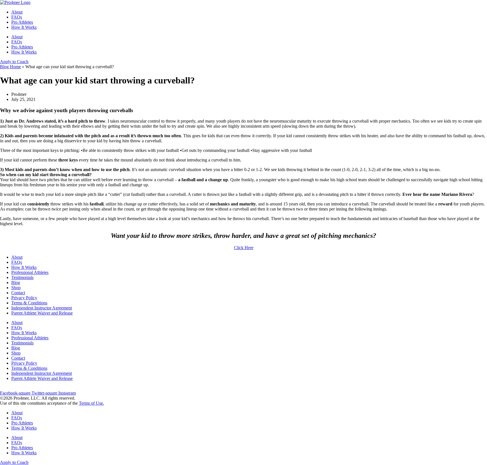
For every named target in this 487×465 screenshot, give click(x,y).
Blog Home (10, 66)
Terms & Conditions (29, 302)
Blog (15, 282)
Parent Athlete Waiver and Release (42, 313)
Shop (16, 287)
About (17, 12)
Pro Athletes (22, 22)
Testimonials (22, 277)
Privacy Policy (24, 297)
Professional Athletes (29, 272)
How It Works (24, 27)
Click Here (243, 247)
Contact (18, 292)
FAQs (16, 17)
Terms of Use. (91, 403)
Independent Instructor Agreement (41, 307)
